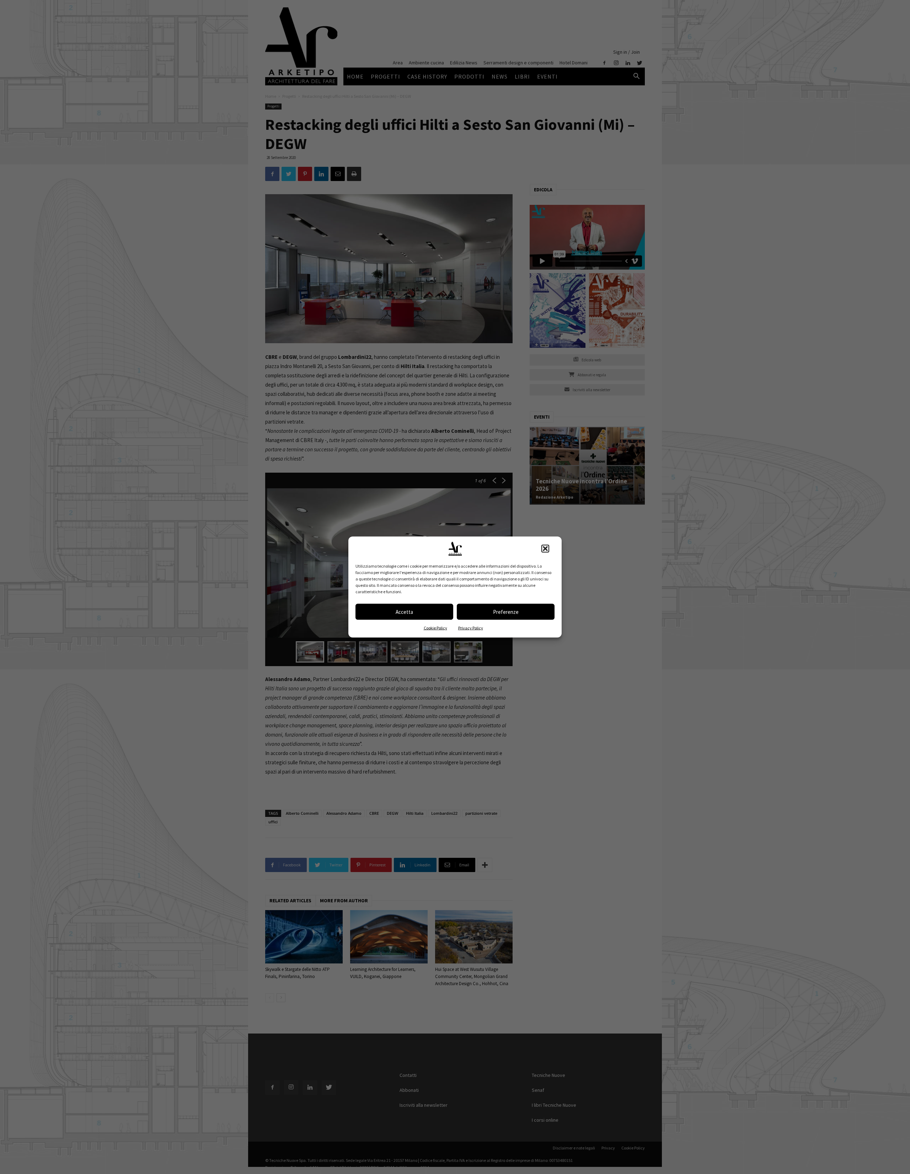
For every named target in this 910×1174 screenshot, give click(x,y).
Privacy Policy (470, 628)
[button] (545, 548)
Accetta (404, 611)
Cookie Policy (435, 628)
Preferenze (506, 611)
